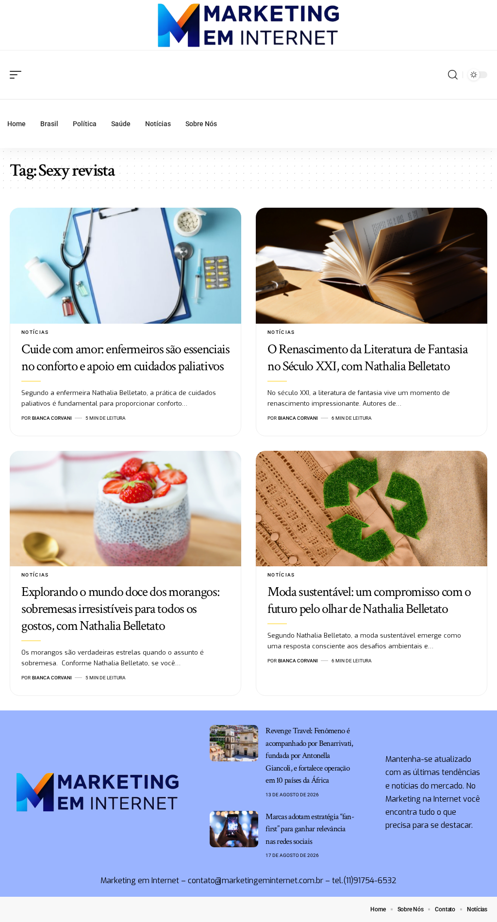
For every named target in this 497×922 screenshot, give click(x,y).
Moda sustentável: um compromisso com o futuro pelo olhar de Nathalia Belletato (369, 600)
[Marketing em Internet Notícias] (249, 25)
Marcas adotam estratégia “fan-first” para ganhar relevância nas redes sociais (309, 829)
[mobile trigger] (18, 74)
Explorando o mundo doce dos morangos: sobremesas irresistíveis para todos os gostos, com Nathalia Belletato (120, 609)
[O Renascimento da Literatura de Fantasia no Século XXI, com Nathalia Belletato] (371, 266)
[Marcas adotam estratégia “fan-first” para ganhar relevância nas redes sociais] (234, 829)
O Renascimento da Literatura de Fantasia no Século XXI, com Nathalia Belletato (367, 357)
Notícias (35, 332)
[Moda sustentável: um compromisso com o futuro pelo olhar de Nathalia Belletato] (371, 509)
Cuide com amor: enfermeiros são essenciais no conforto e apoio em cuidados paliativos (125, 357)
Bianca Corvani (52, 418)
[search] (453, 74)
